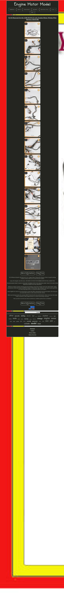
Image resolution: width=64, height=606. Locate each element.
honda (10, 318)
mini (47, 321)
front (39, 323)
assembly (29, 321)
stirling (23, 316)
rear (33, 316)
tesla (15, 318)
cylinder (27, 323)
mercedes (17, 316)
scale (24, 321)
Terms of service (32, 334)
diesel (11, 321)
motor (53, 318)
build (19, 318)
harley (40, 321)
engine (47, 318)
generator (35, 321)
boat (55, 316)
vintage (40, 318)
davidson (39, 316)
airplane (45, 316)
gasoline (17, 321)
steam (22, 318)
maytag (26, 318)
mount (14, 321)
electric (29, 316)
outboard (50, 316)
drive (11, 315)
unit (51, 321)
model (33, 323)
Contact (32, 330)
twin (43, 321)
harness (34, 318)
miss (54, 321)
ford (21, 321)
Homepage (32, 328)
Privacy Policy (32, 332)
